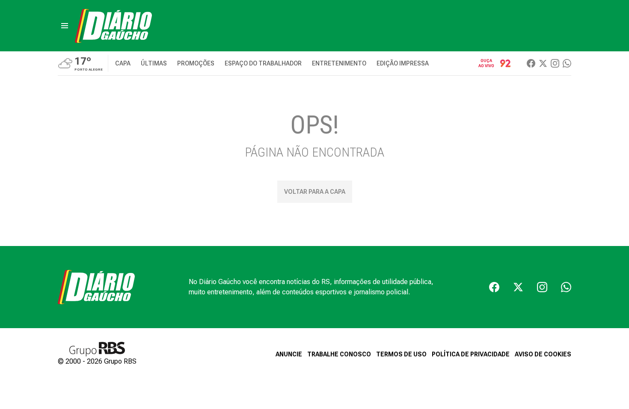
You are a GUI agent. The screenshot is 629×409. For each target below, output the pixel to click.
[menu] (64, 26)
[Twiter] (543, 63)
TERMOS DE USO (401, 354)
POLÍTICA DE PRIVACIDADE (471, 354)
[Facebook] (531, 63)
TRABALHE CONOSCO (339, 354)
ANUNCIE (289, 354)
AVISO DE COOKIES (543, 354)
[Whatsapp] (567, 63)
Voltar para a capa (314, 191)
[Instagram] (555, 63)
